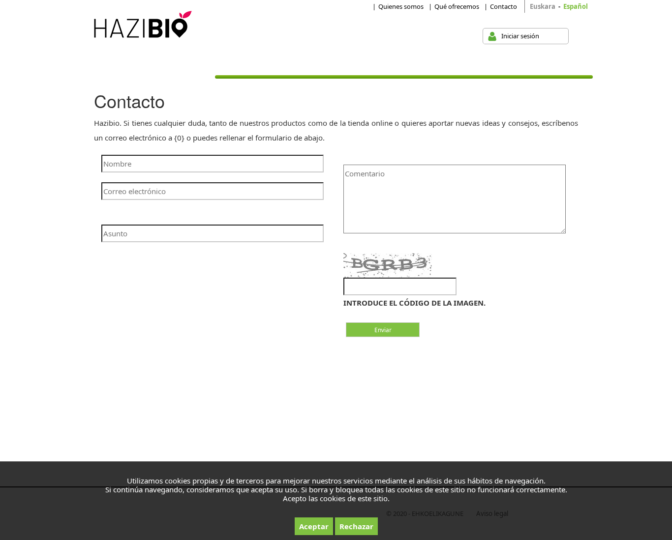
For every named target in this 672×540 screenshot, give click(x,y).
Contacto (503, 6)
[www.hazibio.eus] (140, 25)
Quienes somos (401, 6)
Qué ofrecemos (456, 6)
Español (575, 6)
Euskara (542, 6)
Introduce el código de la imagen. (414, 303)
